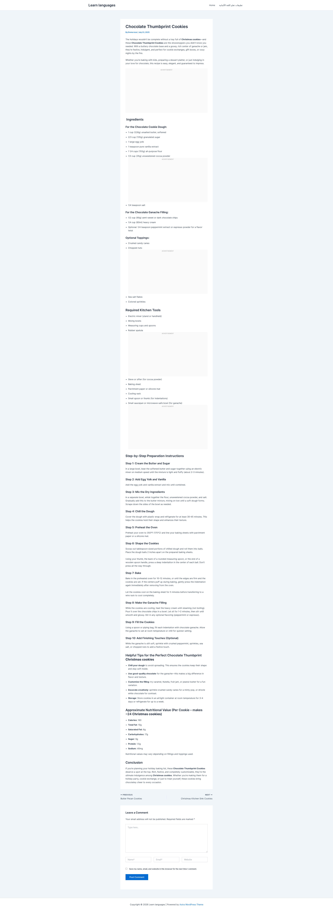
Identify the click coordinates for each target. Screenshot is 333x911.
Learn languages (101, 5)
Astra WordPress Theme (191, 904)
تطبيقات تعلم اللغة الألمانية (230, 5)
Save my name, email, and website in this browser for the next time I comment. (163, 869)
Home (212, 5)
